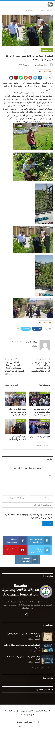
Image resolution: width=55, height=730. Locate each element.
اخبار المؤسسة (47, 50)
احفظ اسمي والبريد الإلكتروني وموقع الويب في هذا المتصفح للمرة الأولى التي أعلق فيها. (28, 516)
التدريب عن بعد (26, 711)
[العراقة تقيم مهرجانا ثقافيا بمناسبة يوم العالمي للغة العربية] (39, 399)
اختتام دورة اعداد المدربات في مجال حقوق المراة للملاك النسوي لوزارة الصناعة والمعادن (14, 368)
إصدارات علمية (26, 715)
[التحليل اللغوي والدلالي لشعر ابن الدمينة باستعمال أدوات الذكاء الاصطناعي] (47, 659)
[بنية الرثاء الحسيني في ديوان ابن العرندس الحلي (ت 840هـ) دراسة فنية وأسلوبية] (47, 636)
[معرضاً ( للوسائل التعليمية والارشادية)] (15, 426)
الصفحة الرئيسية (42, 711)
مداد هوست (20, 726)
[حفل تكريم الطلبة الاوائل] (39, 426)
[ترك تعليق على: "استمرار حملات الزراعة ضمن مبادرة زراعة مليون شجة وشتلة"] (40, 71)
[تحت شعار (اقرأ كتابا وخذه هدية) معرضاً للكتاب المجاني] (15, 399)
